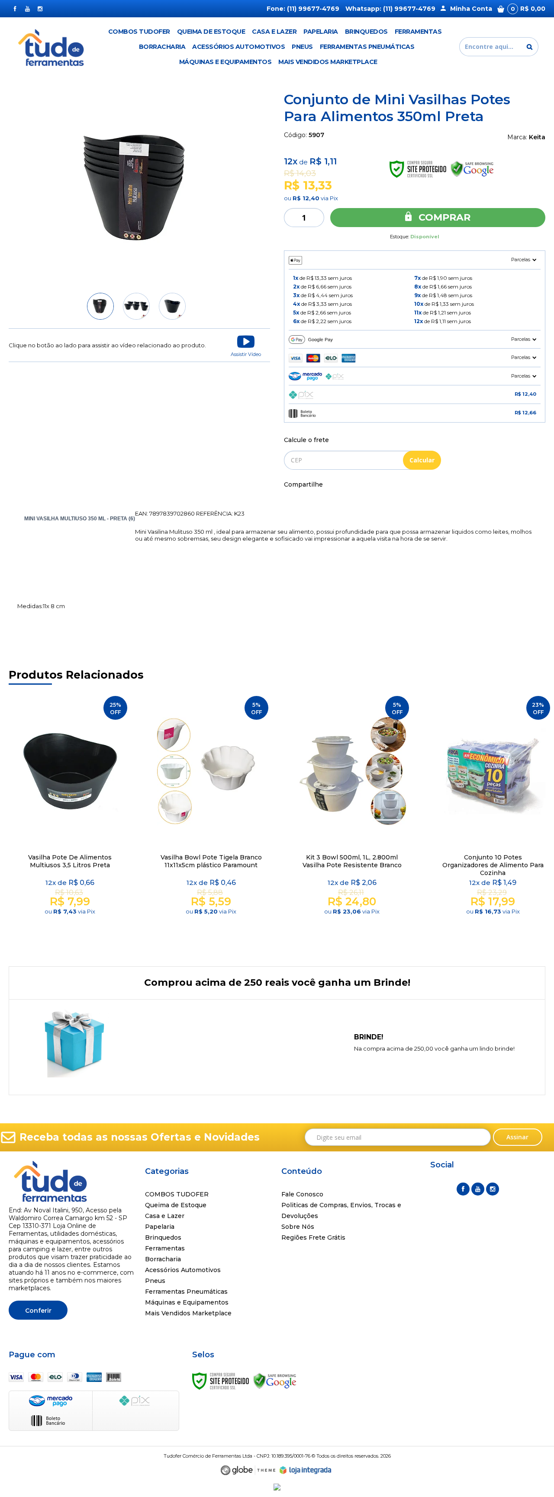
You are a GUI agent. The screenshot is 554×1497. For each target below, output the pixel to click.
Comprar (443, 217)
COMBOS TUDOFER (177, 1194)
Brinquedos (163, 1237)
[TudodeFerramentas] (52, 46)
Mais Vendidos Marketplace (188, 1313)
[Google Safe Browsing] (274, 1380)
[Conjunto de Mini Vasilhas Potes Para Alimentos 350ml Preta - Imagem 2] (136, 306)
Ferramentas (165, 1248)
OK (422, 460)
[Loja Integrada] (306, 1470)
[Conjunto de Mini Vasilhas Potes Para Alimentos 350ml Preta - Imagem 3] (172, 306)
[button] (246, 345)
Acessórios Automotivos (183, 1270)
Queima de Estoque (175, 1205)
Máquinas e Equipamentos (187, 1302)
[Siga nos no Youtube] (27, 8)
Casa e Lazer (164, 1216)
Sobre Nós (297, 1227)
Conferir (38, 1310)
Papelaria (159, 1227)
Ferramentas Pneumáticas (186, 1291)
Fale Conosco (302, 1194)
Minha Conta (471, 9)
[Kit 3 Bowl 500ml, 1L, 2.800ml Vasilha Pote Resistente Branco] (351, 820)
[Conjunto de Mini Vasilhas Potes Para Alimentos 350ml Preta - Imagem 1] (100, 306)
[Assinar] (518, 1137)
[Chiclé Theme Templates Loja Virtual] (248, 1470)
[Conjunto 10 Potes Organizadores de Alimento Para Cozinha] (493, 820)
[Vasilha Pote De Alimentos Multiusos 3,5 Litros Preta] (70, 820)
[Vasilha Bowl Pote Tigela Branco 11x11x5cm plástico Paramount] (211, 820)
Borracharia (163, 1259)
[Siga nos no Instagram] (40, 8)
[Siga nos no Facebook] (15, 8)
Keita (537, 137)
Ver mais (71, 931)
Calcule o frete (306, 440)
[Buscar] (529, 46)
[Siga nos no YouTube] (477, 1189)
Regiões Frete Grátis (313, 1237)
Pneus (155, 1281)
